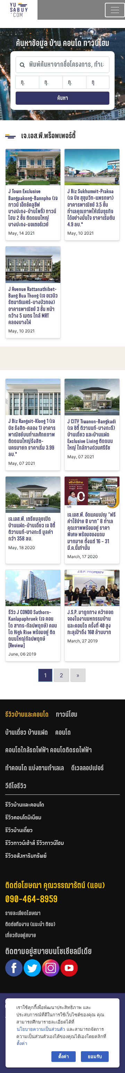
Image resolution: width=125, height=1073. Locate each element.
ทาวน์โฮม (66, 714)
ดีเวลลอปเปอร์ (87, 768)
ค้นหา (62, 98)
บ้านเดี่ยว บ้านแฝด (26, 732)
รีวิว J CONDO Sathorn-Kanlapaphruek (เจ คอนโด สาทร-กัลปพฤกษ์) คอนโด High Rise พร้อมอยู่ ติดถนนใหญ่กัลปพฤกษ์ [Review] (32, 628)
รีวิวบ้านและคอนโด (27, 714)
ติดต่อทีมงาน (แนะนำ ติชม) (30, 924)
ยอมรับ (95, 1056)
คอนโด (63, 732)
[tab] (30, 714)
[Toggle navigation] (115, 10)
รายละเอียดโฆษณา (23, 913)
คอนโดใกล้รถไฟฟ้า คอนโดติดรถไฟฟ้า (48, 750)
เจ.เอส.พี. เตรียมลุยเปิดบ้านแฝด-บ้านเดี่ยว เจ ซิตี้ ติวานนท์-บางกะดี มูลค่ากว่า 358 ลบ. (31, 529)
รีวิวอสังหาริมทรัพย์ (26, 856)
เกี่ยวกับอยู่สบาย (20, 935)
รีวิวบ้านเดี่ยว (19, 831)
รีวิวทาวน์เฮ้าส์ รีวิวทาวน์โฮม (34, 843)
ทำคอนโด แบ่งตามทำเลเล (34, 768)
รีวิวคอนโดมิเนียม (23, 818)
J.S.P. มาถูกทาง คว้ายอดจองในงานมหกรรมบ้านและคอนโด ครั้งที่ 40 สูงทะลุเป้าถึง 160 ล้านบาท (90, 622)
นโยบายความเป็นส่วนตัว (41, 1029)
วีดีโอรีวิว (15, 786)
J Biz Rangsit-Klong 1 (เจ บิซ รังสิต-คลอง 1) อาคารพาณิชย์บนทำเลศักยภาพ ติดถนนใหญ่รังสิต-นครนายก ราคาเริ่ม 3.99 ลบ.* (32, 437)
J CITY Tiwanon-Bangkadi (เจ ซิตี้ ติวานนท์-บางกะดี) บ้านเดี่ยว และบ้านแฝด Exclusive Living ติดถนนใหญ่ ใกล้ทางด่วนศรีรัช (91, 434)
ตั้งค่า (22, 1043)
